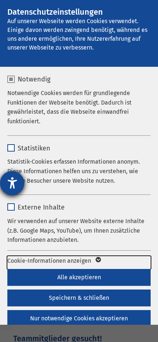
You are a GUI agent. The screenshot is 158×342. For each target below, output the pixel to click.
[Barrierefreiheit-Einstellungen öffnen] (12, 183)
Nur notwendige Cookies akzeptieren (79, 318)
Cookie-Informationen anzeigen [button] (50, 260)
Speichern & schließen (79, 297)
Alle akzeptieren (79, 277)
